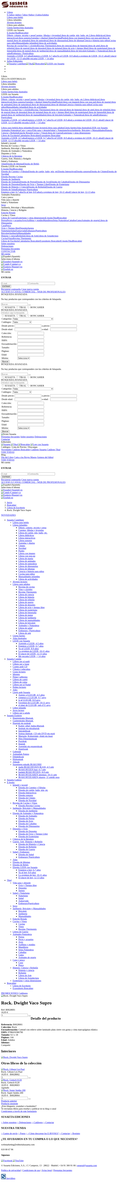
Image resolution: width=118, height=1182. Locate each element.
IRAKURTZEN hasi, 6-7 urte (32, 769)
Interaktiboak (24, 731)
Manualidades (24, 233)
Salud (13, 230)
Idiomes (16, 674)
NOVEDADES (8, 515)
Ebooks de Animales (10, 182)
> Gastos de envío (9, 1133)
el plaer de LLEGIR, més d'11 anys (34, 705)
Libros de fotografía (96, 112)
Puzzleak (22, 741)
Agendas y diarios (39, 38)
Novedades (6, 449)
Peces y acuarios (14, 220)
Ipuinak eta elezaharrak (28, 728)
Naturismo (6, 230)
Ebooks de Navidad (27, 800)
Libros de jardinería (39, 51)
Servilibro (10, 1178)
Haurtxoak (23, 749)
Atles (15, 690)
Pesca (8, 225)
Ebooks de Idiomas (14, 164)
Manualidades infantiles (27, 43)
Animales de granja (90, 220)
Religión (21, 236)
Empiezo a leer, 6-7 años (12, 192)
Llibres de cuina (20, 682)
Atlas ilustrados (26, 27)
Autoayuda (21, 230)
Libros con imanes (75, 38)
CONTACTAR (8, 251)
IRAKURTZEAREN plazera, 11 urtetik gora (38, 777)
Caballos (72, 220)
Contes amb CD (20, 666)
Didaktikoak (18, 756)
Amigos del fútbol (45, 457)
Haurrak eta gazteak (22, 723)
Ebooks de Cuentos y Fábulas (14, 171)
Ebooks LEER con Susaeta (25, 867)
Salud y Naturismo (58, 130)
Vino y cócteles (30, 45)
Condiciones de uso (31, 1170)
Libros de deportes (37, 48)
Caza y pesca (26, 130)
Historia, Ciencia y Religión (25, 968)
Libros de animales (20, 40)
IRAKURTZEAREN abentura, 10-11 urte (37, 775)
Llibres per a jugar (21, 664)
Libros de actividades (47, 43)
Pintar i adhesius (20, 677)
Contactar (5, 439)
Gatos (78, 220)
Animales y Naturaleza (96, 51)
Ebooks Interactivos (67, 171)
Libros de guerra (21, 48)
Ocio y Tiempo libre (10, 228)
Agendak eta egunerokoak (30, 746)
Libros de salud (90, 115)
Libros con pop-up (92, 38)
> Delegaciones (24, 1122)
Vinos (10, 238)
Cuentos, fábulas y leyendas (47, 35)
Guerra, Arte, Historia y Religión (27, 841)
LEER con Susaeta (99, 128)
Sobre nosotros (8, 243)
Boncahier (23, 33)
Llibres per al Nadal (22, 684)
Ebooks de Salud (9, 189)
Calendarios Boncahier (29, 135)
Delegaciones (7, 246)
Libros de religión (102, 110)
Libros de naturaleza (38, 40)
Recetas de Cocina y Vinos (25, 803)
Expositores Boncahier (50, 135)
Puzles (64, 38)
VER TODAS (7, 452)
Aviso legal (47, 1170)
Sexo (69, 130)
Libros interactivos (26, 538)
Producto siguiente (9, 1103)
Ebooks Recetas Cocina (12, 176)
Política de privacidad (11, 1170)
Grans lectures (19, 672)
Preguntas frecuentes (10, 248)
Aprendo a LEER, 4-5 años (19, 56)
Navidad (58, 38)
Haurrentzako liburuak (23, 718)
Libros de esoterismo (97, 48)
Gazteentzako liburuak (23, 720)
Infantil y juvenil (20, 785)
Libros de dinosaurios (57, 40)
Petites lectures (19, 687)
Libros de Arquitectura (48, 236)
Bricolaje (5, 233)
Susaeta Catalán (14, 659)
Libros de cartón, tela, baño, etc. (74, 35)
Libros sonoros (24, 38)
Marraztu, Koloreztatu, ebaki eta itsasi (35, 736)
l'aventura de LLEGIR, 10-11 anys (34, 702)
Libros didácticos (97, 35)
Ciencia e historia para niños (96, 40)
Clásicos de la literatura (11, 156)
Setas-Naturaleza (60, 220)
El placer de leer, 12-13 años (82, 192)
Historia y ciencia (9, 236)
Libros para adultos (55, 128)
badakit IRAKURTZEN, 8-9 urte (33, 772)
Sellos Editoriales (15, 61)
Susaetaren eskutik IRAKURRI (27, 764)
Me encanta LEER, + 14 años (40, 58)
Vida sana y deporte (41, 130)
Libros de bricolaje (78, 51)
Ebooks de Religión (37, 187)
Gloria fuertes (13, 27)
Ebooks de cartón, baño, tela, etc (43, 171)
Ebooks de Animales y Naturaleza (28, 813)
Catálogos (23, 993)
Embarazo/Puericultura (36, 230)
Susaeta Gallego (14, 780)
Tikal (17, 33)
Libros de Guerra (54, 133)
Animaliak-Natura (21, 754)
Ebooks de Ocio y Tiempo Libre (34, 184)
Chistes (50, 38)
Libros (10, 12)
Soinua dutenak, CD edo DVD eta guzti (36, 733)
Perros (4, 220)
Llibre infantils (19, 708)
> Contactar (48, 1122)
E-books (11, 33)
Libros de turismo (54, 48)
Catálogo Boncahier (21, 449)
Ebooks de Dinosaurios (79, 182)
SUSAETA (10, 307)
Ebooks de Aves (43, 182)
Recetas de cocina (15, 45)
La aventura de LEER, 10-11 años (92, 56)
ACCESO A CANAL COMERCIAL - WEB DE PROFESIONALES (33, 292)
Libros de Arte (31, 236)
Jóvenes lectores (14, 22)
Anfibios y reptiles (34, 220)
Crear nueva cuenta (30, 289)
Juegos (31, 228)
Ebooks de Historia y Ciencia (14, 187)
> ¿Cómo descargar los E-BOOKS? (42, 1133)
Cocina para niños (26, 574)
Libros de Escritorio (10, 135)
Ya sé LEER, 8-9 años (67, 56)
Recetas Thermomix (46, 45)
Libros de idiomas (75, 40)
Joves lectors (18, 710)
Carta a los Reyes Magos (25, 457)
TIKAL (22, 307)
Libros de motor (23, 51)
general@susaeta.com (87, 1165)
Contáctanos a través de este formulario (19, 1111)
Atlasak (16, 762)
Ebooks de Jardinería (10, 179)
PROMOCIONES (9, 993)
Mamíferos (48, 220)
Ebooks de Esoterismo (59, 184)
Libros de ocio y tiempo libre (75, 48)
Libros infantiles (24, 128)
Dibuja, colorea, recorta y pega (21, 35)
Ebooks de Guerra (54, 187)
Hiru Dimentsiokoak (27, 738)
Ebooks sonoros (83, 171)
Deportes (23, 228)
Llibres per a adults (21, 713)
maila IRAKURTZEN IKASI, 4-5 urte (36, 767)
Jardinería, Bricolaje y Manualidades (88, 130)
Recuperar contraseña (11, 289)
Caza (3, 225)
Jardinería (13, 233)
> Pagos (21, 1133)
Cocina (4, 238)
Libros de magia (102, 102)
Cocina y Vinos (39, 133)
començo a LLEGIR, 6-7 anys (32, 697)
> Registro (75, 1133)
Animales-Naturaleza (10, 130)
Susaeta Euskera (14, 715)
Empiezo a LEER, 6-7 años (44, 56)
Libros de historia (79, 45)
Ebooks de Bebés (31, 164)
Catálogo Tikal (53, 449)
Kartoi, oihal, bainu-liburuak (31, 726)
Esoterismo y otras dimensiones (76, 133)
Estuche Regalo (25, 133)
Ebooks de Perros (28, 182)
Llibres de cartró (20, 679)
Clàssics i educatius (21, 669)
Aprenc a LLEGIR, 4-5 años (31, 695)
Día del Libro (7, 457)
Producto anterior (9, 1101)
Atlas (3, 164)
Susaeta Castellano (15, 520)
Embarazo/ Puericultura (27, 189)
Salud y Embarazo (21, 852)
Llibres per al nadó (21, 661)
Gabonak (17, 751)
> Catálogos (37, 1122)
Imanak (21, 744)
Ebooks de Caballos (60, 182)
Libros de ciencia (63, 45)
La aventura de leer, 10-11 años (55, 192)
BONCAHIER (37, 307)
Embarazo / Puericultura (23, 53)
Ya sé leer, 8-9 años (32, 192)
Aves (24, 220)
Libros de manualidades (59, 51)
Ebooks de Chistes (98, 171)
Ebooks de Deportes (10, 184)
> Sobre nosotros (9, 1122)
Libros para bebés (15, 17)
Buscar (5, 361)
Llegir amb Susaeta (21, 692)
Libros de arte (93, 45)
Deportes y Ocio (20, 829)
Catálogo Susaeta (39, 449)
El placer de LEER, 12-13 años (32, 654)
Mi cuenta (5, 254)
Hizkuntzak (18, 759)
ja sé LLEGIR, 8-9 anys (29, 700)
